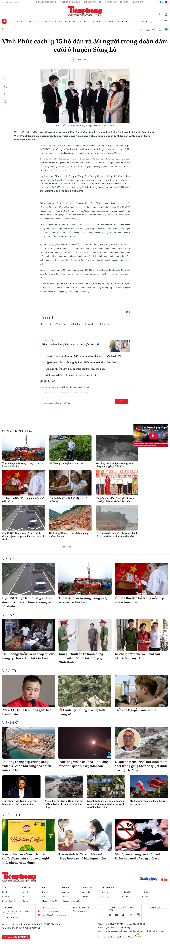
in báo (153, 29)
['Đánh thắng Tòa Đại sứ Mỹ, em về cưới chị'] (70, 482)
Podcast (66, 887)
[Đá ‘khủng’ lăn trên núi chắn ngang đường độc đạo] (70, 518)
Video (157, 21)
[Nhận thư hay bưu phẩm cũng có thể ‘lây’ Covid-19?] (119, 346)
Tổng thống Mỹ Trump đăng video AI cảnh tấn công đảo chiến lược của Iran (26, 766)
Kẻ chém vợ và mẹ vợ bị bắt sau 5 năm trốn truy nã (138, 656)
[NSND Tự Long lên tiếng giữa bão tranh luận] (28, 691)
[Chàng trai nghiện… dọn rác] (70, 448)
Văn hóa (112, 21)
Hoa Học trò (110, 2)
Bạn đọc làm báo (18, 936)
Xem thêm (165, 21)
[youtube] (166, 2)
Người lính (97, 21)
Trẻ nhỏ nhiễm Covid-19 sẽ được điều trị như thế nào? (75, 368)
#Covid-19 (90, 323)
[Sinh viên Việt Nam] (148, 879)
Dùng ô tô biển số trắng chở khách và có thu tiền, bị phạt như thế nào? (117, 535)
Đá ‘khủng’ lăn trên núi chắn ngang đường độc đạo (68, 535)
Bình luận (5, 101)
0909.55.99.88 (47, 911)
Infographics (109, 887)
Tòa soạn (124, 2)
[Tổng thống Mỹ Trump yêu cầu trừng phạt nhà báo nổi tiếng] (21, 786)
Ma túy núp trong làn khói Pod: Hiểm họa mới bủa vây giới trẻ (138, 856)
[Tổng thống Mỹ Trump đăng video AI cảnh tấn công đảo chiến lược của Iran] (28, 743)
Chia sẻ (5, 86)
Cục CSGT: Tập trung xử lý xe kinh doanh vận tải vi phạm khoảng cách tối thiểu (23, 536)
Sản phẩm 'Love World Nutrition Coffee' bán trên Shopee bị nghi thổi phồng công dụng (26, 858)
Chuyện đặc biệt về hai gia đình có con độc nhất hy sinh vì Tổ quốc (115, 500)
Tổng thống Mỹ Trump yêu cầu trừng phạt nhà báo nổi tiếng (19, 802)
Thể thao (87, 21)
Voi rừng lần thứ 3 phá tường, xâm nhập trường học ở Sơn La (114, 465)
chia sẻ (141, 29)
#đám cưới (106, 323)
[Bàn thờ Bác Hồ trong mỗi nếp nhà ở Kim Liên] (23, 482)
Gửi (121, 401)
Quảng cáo (138, 2)
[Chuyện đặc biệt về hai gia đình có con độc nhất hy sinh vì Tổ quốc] (117, 482)
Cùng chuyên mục (17, 431)
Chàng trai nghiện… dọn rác (68, 463)
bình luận (160, 29)
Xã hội (11, 21)
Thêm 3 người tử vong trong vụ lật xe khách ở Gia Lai (22, 465)
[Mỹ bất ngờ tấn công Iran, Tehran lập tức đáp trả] (149, 786)
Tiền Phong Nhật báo (70, 2)
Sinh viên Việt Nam (92, 2)
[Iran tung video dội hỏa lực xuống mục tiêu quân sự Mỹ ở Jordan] (84, 743)
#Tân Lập (76, 323)
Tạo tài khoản (62, 387)
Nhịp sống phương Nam (72, 901)
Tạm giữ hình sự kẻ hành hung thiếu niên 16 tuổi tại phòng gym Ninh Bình (82, 658)
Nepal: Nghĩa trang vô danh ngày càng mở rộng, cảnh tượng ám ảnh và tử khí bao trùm (106, 804)
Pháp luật (77, 21)
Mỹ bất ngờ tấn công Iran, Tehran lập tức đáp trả (148, 802)
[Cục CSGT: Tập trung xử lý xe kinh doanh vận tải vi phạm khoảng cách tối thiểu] (23, 518)
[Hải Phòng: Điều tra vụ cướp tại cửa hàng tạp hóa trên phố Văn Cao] (28, 635)
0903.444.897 (82, 911)
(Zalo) (57, 911)
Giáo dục (129, 21)
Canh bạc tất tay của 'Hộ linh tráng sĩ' (81, 712)
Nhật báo (27, 887)
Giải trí (120, 21)
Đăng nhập (45, 387)
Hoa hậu (149, 21)
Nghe (5, 79)
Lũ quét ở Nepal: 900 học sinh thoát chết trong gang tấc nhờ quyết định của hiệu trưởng (141, 766)
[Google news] (139, 915)
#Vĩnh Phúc (61, 323)
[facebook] (161, 2)
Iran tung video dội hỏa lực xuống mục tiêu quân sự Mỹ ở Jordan (83, 764)
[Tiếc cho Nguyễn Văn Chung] (141, 691)
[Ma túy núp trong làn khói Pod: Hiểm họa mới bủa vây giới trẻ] (141, 835)
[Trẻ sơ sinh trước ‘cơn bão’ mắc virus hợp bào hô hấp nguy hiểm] (84, 835)
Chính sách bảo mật (159, 908)
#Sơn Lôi (46, 323)
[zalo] (131, 915)
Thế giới (58, 21)
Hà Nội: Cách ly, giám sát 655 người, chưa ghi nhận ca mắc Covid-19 (83, 356)
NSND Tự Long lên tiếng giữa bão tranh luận (27, 712)
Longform (87, 887)
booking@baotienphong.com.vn (54, 915)
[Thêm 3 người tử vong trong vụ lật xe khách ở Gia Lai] (23, 448)
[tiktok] (125, 915)
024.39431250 (11, 917)
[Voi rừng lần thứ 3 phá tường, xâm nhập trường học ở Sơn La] (117, 448)
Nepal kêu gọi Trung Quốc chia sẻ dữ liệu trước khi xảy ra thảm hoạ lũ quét (63, 804)
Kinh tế (20, 21)
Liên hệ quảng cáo (47, 908)
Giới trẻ (67, 21)
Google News (166, 29)
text (147, 29)
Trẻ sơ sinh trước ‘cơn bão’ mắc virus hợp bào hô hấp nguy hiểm (82, 856)
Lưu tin (5, 94)
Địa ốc (39, 21)
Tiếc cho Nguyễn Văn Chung (135, 710)
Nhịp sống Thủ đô (49, 901)
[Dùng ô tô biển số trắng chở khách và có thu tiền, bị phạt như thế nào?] (117, 518)
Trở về (5, 109)
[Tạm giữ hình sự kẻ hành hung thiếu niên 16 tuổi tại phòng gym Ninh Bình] (84, 635)
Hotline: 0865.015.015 (46, 2)
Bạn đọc (145, 896)
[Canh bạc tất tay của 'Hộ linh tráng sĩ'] (84, 691)
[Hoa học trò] (164, 879)
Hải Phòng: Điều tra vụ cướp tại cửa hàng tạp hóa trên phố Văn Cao (28, 656)
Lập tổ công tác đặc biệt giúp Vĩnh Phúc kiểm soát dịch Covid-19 (81, 362)
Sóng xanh (29, 21)
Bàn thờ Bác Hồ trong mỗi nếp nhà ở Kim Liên (23, 500)
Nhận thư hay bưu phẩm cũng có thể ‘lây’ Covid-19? (70, 344)
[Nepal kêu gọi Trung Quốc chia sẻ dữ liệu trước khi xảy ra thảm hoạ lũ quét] (64, 786)
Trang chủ (4, 21)
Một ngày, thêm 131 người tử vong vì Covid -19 (70, 374)
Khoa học (140, 21)
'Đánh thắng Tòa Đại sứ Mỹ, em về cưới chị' (68, 500)
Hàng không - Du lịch (11, 901)
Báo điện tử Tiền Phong (85, 11)
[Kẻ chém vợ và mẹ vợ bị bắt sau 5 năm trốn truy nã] (141, 635)
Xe (105, 21)
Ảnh (44, 887)
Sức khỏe (48, 21)
